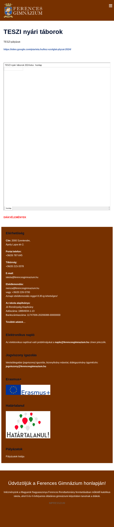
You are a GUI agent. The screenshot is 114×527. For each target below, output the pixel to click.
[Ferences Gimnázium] (24, 10)
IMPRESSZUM (57, 503)
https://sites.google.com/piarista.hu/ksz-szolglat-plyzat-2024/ (37, 49)
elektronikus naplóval (20, 342)
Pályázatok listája (15, 456)
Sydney (61, 522)
